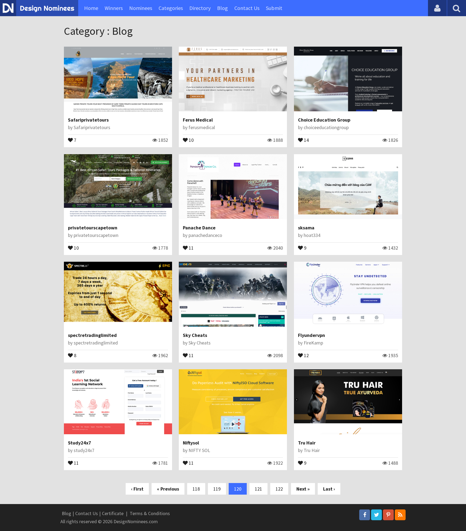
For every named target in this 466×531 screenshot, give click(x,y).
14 (306, 139)
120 (237, 489)
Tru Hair (307, 443)
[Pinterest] (388, 514)
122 (279, 489)
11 (191, 247)
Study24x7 (79, 443)
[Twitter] (376, 514)
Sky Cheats (195, 335)
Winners (114, 8)
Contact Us (246, 8)
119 (217, 489)
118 (196, 489)
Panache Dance (199, 228)
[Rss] (400, 514)
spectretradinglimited (92, 335)
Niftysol (191, 443)
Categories (171, 8)
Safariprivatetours (88, 120)
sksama (306, 228)
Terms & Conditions (150, 513)
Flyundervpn (311, 335)
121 (258, 489)
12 (306, 355)
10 (191, 139)
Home (91, 8)
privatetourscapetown (92, 228)
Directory (200, 8)
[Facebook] (364, 514)
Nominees (140, 8)
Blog (222, 8)
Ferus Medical (198, 120)
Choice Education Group (324, 120)
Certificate (113, 513)
